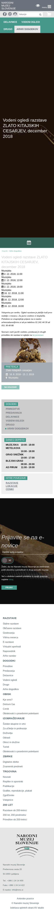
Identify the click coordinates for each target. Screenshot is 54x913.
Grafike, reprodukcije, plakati (17, 791)
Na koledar (10, 387)
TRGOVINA (10, 771)
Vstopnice (8, 800)
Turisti (6, 747)
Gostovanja (9, 633)
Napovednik (9, 651)
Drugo (6, 684)
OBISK (7, 694)
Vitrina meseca (10, 637)
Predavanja (9, 671)
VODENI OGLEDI (30, 22)
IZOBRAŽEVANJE (14, 718)
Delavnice (8, 675)
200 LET (8, 804)
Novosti (7, 777)
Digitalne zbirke (11, 762)
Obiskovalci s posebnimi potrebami (21, 713)
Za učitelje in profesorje (15, 728)
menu (44, 7)
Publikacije (8, 786)
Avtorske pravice (25, 898)
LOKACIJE (12, 486)
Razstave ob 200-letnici (15, 810)
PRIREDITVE (13, 409)
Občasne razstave (12, 628)
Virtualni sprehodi (12, 646)
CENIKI (10, 489)
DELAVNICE (10, 22)
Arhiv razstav (9, 656)
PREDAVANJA (14, 413)
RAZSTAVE (12, 483)
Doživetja (8, 733)
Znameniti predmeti (13, 766)
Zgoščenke (8, 795)
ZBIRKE (8, 756)
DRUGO (8, 29)
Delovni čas (9, 704)
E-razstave (8, 642)
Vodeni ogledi (10, 680)
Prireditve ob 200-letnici (15, 819)
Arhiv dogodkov (27, 29)
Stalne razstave (11, 623)
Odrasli (6, 737)
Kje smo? (8, 699)
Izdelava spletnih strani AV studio (27, 908)
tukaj (11, 579)
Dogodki (5, 251)
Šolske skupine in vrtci (14, 724)
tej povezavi (38, 335)
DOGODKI (9, 660)
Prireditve (8, 666)
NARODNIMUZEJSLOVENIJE (8, 5)
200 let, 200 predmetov (14, 815)
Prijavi (9, 587)
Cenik (6, 709)
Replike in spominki (13, 781)
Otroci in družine (11, 742)
